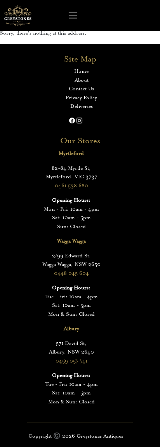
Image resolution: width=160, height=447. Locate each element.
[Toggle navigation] (73, 16)
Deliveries (81, 106)
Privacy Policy (81, 98)
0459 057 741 (71, 361)
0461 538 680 (71, 186)
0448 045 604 (71, 273)
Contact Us (81, 89)
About (82, 80)
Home (81, 71)
